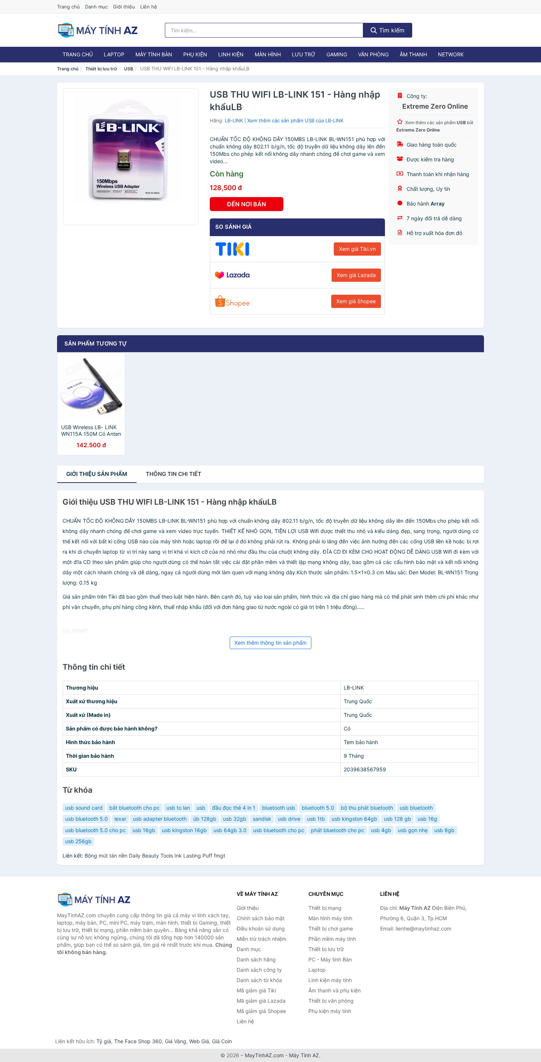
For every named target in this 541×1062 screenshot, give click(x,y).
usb (201, 808)
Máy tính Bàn (153, 54)
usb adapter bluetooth (160, 819)
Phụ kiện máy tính (329, 1011)
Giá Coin (222, 1041)
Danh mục (96, 7)
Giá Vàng (175, 1041)
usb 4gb (381, 830)
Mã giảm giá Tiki (256, 990)
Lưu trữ (303, 54)
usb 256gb (78, 841)
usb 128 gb (397, 819)
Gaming (336, 54)
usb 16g (427, 819)
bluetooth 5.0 (318, 808)
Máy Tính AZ (304, 1055)
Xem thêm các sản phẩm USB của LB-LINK (295, 120)
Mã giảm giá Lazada (261, 1001)
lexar (120, 819)
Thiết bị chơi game (330, 928)
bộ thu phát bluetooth (367, 808)
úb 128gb (204, 819)
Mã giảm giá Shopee (261, 1011)
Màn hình (268, 54)
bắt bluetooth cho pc (134, 808)
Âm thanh (413, 54)
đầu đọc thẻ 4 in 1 (233, 808)
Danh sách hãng (256, 959)
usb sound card (84, 808)
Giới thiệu (124, 7)
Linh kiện (231, 54)
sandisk (262, 819)
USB (128, 68)
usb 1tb (316, 819)
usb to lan (178, 808)
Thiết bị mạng (325, 908)
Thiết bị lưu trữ (101, 68)
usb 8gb (444, 830)
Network (451, 54)
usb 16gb (143, 830)
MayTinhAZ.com (264, 1055)
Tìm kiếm (390, 30)
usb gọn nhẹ (413, 830)
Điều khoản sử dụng (261, 928)
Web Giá (199, 1041)
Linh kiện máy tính (330, 980)
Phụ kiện (195, 54)
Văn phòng (373, 54)
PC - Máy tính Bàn (330, 959)
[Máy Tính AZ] (94, 899)
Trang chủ (68, 7)
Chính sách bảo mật (260, 918)
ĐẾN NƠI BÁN (246, 204)
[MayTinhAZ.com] (97, 30)
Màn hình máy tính (330, 918)
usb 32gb (234, 819)
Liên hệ (148, 7)
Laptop (114, 54)
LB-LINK (234, 120)
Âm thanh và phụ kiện (334, 990)
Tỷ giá (103, 1041)
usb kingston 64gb (354, 819)
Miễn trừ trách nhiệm (261, 939)
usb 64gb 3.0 (230, 830)
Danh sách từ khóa (259, 980)
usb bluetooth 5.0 (86, 819)
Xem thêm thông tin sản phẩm (270, 642)
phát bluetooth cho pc (337, 830)
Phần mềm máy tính (332, 939)
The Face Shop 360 (138, 1041)
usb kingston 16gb (184, 830)
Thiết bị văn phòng (331, 1001)
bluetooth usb (278, 808)
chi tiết (173, 473)
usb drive (289, 819)
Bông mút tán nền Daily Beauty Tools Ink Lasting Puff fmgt (155, 855)
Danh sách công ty (259, 970)
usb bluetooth (416, 808)
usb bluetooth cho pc (278, 830)
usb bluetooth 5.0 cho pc (95, 830)
